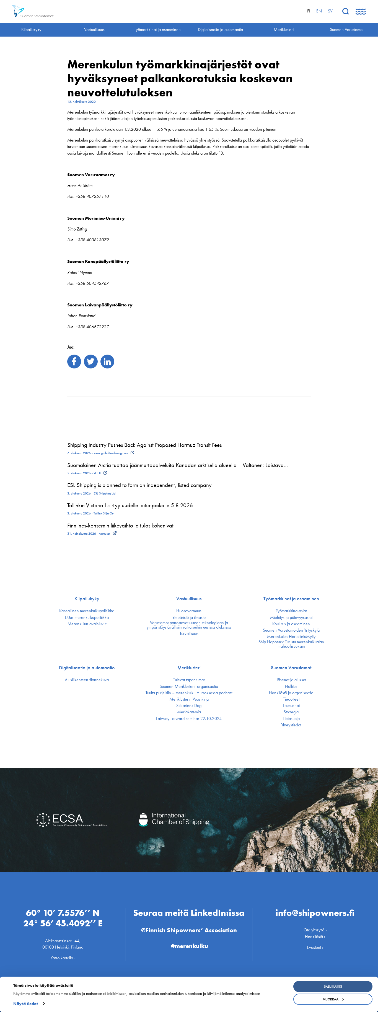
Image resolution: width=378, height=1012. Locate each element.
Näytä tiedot (25, 1003)
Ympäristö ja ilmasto (189, 617)
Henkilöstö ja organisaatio (291, 693)
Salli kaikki (333, 986)
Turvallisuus (189, 633)
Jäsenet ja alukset (291, 680)
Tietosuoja (291, 718)
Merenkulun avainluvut (87, 624)
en (319, 11)
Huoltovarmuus (188, 611)
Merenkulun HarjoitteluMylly (291, 636)
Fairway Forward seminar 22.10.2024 (189, 718)
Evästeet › (315, 947)
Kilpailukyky (86, 598)
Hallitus (291, 686)
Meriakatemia (189, 712)
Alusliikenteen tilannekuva (87, 680)
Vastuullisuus (188, 598)
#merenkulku (189, 946)
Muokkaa (330, 999)
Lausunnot (291, 705)
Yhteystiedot (291, 725)
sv (330, 11)
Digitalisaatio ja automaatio (87, 667)
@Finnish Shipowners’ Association (189, 930)
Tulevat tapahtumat (188, 680)
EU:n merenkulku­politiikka (87, 617)
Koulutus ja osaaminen (291, 624)
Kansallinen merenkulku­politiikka (86, 611)
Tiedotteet (291, 699)
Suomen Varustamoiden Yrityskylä (291, 630)
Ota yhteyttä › (315, 930)
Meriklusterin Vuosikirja (189, 699)
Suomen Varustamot (291, 667)
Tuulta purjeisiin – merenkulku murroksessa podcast (189, 693)
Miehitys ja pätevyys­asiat (291, 617)
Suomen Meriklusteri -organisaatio (189, 686)
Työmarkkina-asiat (291, 611)
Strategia (291, 712)
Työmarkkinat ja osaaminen (291, 598)
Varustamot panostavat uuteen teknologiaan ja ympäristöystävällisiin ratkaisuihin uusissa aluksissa (189, 625)
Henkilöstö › (315, 936)
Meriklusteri (189, 667)
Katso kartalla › (63, 958)
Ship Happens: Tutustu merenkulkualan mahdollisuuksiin (291, 644)
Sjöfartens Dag (188, 705)
